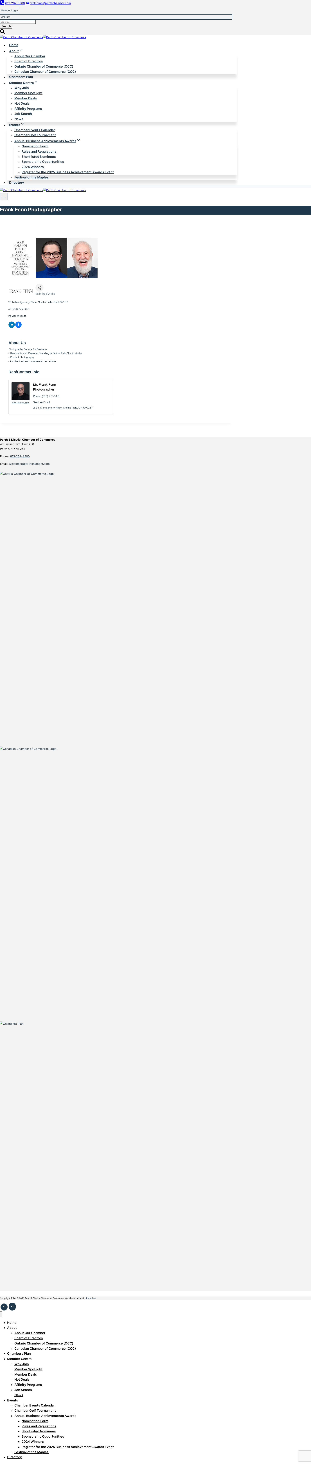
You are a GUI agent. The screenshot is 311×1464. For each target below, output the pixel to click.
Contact (5, 16)
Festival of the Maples (31, 177)
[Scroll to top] (4, 1307)
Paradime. (91, 1298)
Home (13, 45)
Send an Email (41, 402)
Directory (16, 182)
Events (12, 1400)
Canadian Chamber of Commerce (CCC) (45, 72)
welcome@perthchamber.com (29, 463)
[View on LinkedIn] (11, 326)
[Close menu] (1, 1314)
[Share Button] (39, 288)
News (18, 119)
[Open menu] (4, 196)
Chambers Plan (21, 77)
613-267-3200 (20, 456)
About (12, 1328)
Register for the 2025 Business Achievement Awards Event (68, 172)
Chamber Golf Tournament (35, 135)
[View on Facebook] (18, 326)
